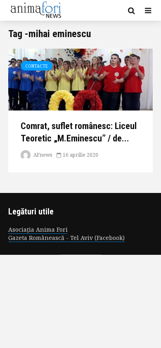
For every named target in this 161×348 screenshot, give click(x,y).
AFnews (42, 154)
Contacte (36, 66)
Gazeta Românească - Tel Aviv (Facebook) (66, 238)
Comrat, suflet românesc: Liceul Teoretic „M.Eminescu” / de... (79, 132)
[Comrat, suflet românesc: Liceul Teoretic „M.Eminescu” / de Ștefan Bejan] (80, 78)
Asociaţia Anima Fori (38, 229)
